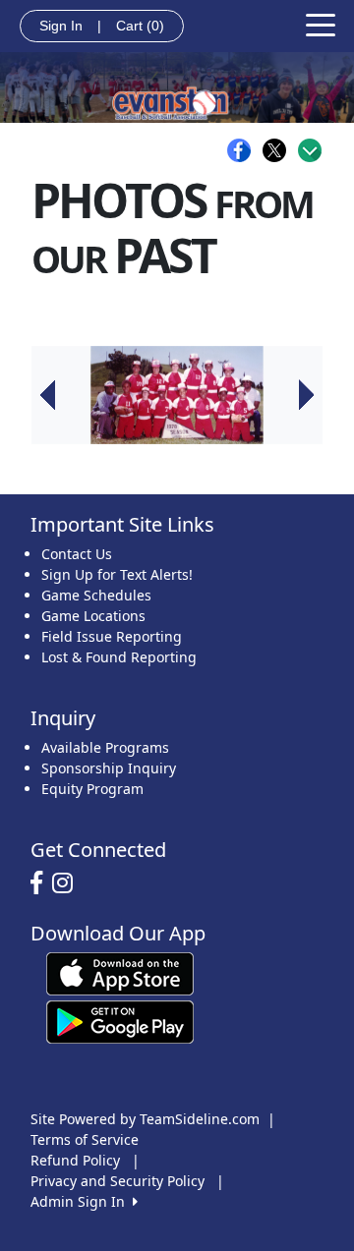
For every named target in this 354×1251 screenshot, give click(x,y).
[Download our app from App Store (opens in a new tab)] (120, 972)
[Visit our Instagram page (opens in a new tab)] (67, 883)
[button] (47, 395)
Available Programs (105, 747)
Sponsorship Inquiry (108, 768)
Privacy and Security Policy (117, 1180)
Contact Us (76, 553)
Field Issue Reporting (111, 636)
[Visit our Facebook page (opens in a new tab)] (41, 883)
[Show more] (310, 150)
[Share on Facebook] (244, 150)
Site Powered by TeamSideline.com (145, 1118)
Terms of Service (84, 1139)
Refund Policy (75, 1160)
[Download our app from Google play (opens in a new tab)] (120, 1020)
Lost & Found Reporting (119, 657)
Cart (140, 25)
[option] (177, 395)
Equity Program (92, 788)
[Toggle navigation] (320, 23)
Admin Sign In (81, 1201)
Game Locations (93, 615)
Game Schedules (96, 595)
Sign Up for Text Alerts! (117, 574)
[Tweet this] (279, 150)
